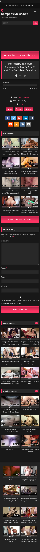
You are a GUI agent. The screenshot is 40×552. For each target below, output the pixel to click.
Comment (4, 241)
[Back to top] (33, 546)
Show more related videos (20, 219)
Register (30, 5)
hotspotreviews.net (14, 14)
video (29, 109)
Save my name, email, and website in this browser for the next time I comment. (20, 302)
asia (21, 104)
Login (23, 5)
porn (19, 109)
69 (11, 109)
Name (4, 268)
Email (4, 277)
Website (4, 286)
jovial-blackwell (23, 97)
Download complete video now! (21, 55)
